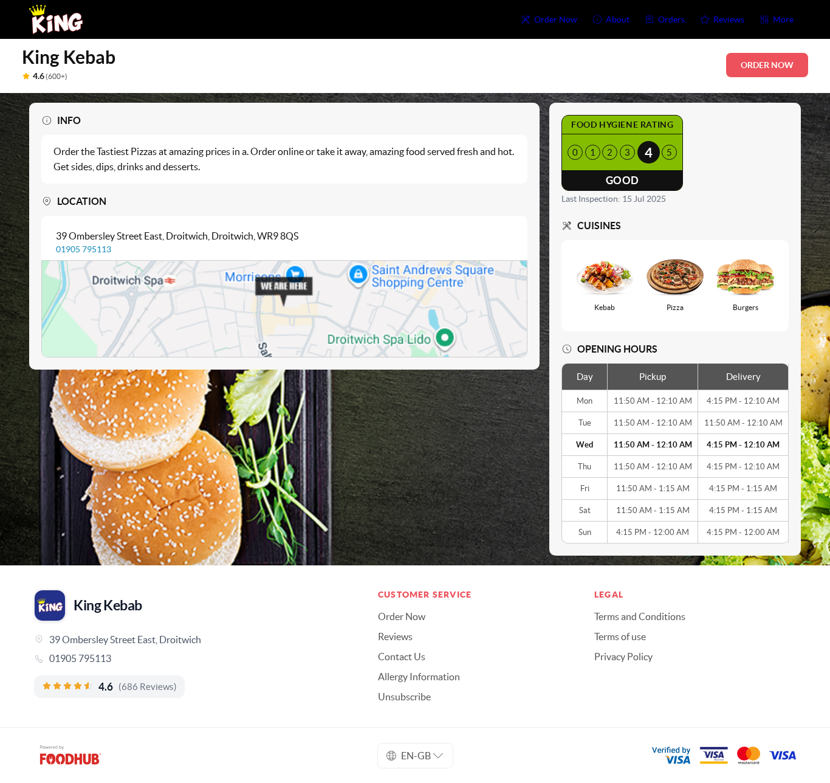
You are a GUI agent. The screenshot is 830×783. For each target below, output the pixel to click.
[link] (189, 658)
